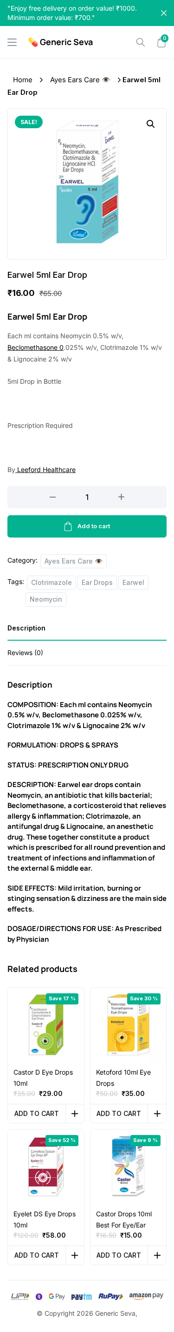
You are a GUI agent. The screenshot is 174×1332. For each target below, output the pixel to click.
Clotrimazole (51, 582)
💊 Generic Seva (60, 41)
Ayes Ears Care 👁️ (80, 79)
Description (26, 628)
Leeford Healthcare (45, 469)
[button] (150, 124)
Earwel (133, 582)
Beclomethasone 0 (35, 347)
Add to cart (93, 526)
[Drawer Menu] (12, 42)
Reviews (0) (25, 652)
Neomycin (46, 599)
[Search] (140, 42)
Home (22, 79)
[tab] (87, 631)
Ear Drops (97, 582)
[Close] (163, 13)
